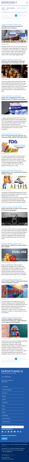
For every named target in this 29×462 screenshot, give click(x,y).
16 (13, 18)
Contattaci (5, 415)
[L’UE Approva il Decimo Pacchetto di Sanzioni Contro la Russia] (14, 36)
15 (11, 18)
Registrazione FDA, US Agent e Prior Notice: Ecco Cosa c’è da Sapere (14, 209)
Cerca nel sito (26, 427)
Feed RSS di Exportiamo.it (20, 431)
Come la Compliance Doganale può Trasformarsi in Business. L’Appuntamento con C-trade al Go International (14, 320)
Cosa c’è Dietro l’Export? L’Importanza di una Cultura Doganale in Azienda (14, 281)
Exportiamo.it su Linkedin (5, 431)
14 (9, 18)
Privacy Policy (6, 418)
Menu (27, 4)
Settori (4, 396)
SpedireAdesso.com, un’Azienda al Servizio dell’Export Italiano (14, 172)
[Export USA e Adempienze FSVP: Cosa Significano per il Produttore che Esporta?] (14, 107)
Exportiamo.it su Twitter (2, 431)
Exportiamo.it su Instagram (11, 431)
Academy (5, 402)
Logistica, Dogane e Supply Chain (11, 24)
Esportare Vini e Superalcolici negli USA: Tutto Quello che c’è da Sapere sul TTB (13, 61)
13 (7, 18)
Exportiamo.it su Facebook (8, 431)
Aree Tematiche (11, 8)
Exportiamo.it (9, 2)
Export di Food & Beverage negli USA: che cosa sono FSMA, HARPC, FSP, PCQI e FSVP (14, 136)
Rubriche (4, 393)
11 (2, 18)
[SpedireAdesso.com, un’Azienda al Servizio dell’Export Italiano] (14, 182)
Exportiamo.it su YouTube (15, 431)
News (4, 409)
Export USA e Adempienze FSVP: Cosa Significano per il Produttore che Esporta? (14, 98)
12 (4, 18)
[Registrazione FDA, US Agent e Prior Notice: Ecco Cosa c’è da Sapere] (14, 218)
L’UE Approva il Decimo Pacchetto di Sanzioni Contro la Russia (12, 27)
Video (4, 412)
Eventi (4, 399)
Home (3, 8)
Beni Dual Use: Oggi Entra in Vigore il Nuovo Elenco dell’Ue (14, 245)
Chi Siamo (5, 386)
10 (25, 15)
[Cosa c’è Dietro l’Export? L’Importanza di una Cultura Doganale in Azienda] (14, 291)
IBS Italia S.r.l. (4, 446)
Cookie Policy (6, 422)
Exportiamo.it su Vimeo (18, 431)
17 (16, 18)
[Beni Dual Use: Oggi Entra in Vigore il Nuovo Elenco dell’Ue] (14, 255)
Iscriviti (4, 438)
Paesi (3, 406)
